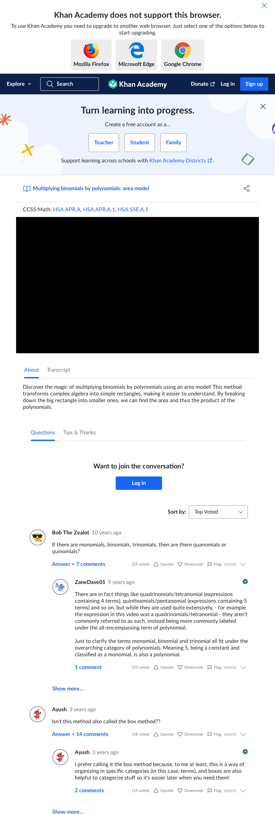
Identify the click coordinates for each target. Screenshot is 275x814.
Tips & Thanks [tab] (79, 432)
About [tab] (31, 370)
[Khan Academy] (137, 84)
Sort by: (177, 512)
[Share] (246, 188)
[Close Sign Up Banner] (263, 106)
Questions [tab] (43, 432)
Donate (200, 84)
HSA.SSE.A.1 (133, 209)
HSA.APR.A (66, 209)
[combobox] (218, 512)
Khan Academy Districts (177, 160)
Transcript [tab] (58, 370)
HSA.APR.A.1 (99, 209)
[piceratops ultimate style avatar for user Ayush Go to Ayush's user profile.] (37, 714)
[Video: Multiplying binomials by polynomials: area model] (137, 285)
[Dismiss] (264, 5)
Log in (228, 84)
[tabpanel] (137, 394)
